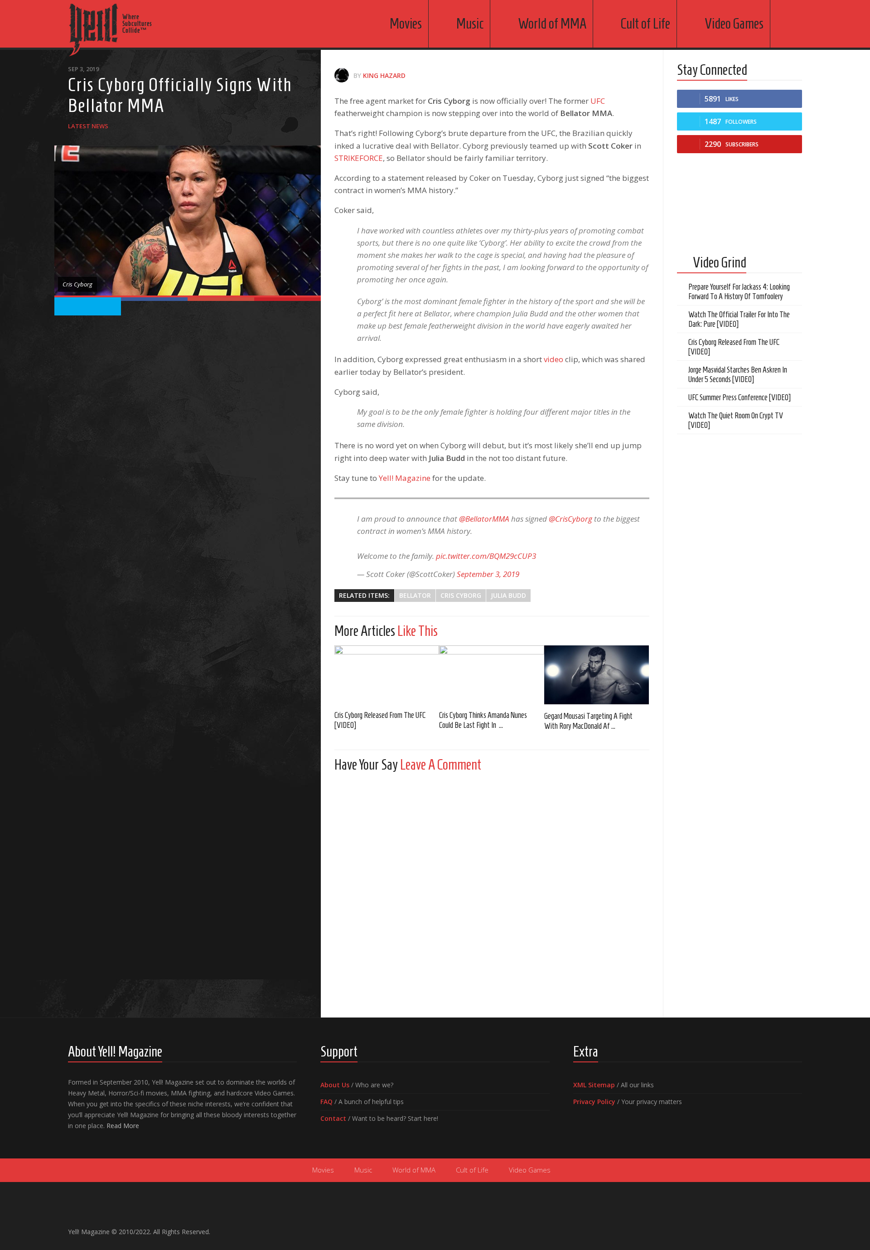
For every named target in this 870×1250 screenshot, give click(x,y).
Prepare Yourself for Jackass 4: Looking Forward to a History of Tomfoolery (739, 291)
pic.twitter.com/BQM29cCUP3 (486, 556)
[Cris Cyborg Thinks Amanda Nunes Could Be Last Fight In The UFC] (491, 674)
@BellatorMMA (484, 519)
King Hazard (384, 75)
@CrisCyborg (570, 519)
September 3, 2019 (488, 574)
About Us (334, 1084)
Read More (122, 1125)
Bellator (415, 595)
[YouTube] (767, 1227)
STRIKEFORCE (358, 158)
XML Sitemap (594, 1084)
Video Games (734, 23)
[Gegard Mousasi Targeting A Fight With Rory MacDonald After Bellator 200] (596, 674)
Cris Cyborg (460, 595)
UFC (597, 101)
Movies (406, 23)
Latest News (88, 126)
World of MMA (552, 23)
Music (469, 23)
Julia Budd (508, 595)
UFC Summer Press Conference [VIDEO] (739, 397)
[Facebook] (753, 1227)
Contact (333, 1118)
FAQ (326, 1101)
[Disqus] (491, 892)
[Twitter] (782, 1227)
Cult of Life (645, 23)
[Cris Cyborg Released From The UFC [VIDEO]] (386, 674)
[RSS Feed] (796, 1227)
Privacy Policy (594, 1101)
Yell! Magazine (404, 478)
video (553, 359)
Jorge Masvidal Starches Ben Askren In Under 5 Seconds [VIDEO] (737, 374)
